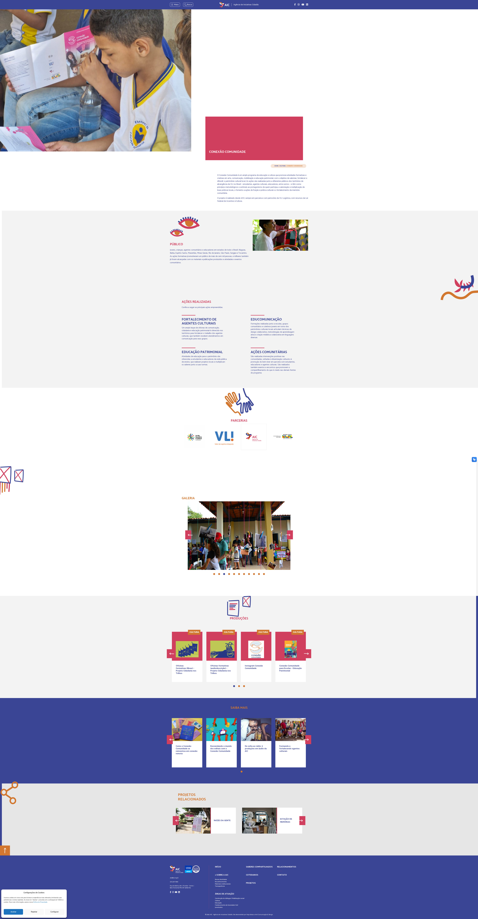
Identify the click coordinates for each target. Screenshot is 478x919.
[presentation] (188, 534)
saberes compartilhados (259, 867)
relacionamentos (286, 867)
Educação (218, 903)
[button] (214, 574)
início (218, 867)
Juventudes (219, 907)
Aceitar (13, 911)
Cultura (282, 166)
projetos (251, 883)
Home (276, 166)
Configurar (54, 911)
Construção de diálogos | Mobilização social (229, 898)
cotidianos (252, 875)
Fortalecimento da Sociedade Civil (226, 905)
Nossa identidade (221, 879)
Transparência (220, 886)
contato (282, 875)
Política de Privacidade (40, 902)
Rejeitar (34, 911)
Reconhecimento (221, 882)
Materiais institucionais (223, 884)
